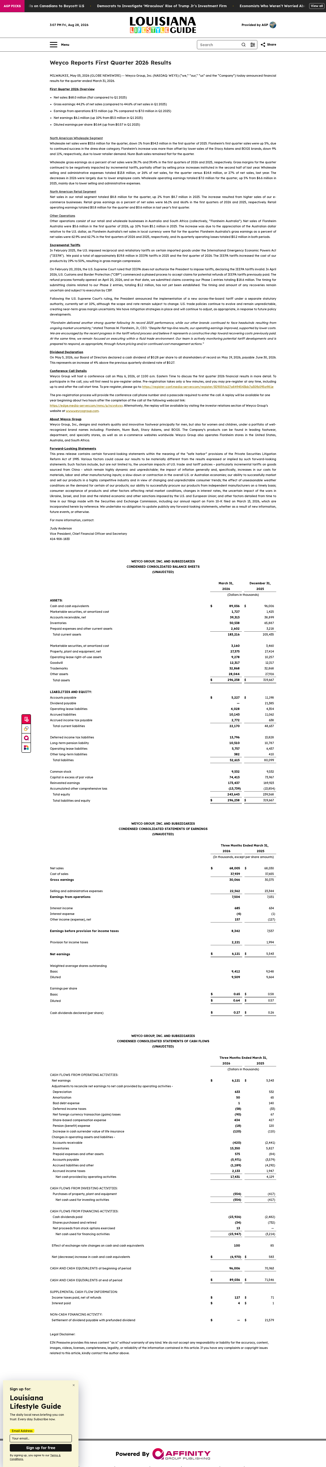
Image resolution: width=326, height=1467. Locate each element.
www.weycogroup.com (82, 411)
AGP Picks (12, 6)
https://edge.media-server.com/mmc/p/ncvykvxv (86, 405)
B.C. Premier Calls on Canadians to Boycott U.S (43, 6)
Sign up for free (40, 1447)
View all (317, 6)
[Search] (243, 44)
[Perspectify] (26, 729)
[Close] (73, 1385)
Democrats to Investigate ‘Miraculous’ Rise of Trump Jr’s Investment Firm (162, 6)
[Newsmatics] (26, 747)
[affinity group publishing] (26, 738)
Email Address (22, 1431)
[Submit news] (26, 719)
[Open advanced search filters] (252, 44)
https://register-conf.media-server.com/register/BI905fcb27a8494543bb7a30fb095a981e (208, 387)
